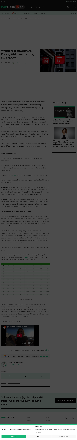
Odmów (38, 436)
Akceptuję (13, 436)
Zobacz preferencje (63, 436)
